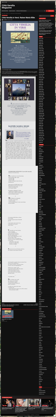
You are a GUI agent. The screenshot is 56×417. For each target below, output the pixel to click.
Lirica (40, 277)
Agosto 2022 (41, 120)
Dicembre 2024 (41, 72)
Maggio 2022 (41, 125)
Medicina (40, 282)
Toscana (40, 364)
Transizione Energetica (43, 369)
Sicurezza (40, 340)
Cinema (40, 182)
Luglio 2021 (41, 142)
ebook (40, 221)
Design (40, 207)
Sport (40, 350)
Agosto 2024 (41, 79)
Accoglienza (41, 146)
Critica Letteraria (42, 199)
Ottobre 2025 (41, 55)
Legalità (40, 272)
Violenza (40, 381)
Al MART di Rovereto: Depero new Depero (30, 304)
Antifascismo (41, 156)
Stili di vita (40, 352)
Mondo (40, 286)
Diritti (40, 209)
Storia (40, 354)
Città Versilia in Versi (4, 15)
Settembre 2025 (41, 57)
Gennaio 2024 (41, 91)
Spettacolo (41, 347)
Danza (40, 204)
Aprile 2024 (41, 86)
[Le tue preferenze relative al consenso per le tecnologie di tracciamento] (54, 415)
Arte (39, 163)
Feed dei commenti (42, 392)
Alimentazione (41, 151)
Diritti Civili (41, 211)
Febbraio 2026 (41, 48)
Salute (40, 325)
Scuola (40, 335)
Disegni (40, 216)
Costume (40, 197)
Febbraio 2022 (41, 130)
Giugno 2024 (41, 82)
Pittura (40, 303)
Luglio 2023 (41, 101)
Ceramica (40, 178)
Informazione (41, 258)
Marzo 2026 (41, 47)
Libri (39, 275)
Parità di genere (41, 299)
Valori (40, 376)
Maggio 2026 (41, 43)
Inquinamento (41, 262)
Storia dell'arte (41, 355)
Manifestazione (41, 279)
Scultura (40, 333)
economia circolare (42, 228)
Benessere (41, 170)
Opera (40, 296)
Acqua (40, 148)
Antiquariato (41, 158)
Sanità (40, 328)
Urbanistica (41, 374)
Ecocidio (40, 223)
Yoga (40, 384)
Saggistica (40, 323)
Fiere (40, 243)
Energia (40, 233)
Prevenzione (41, 313)
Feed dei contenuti (42, 390)
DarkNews (32, 414)
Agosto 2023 (41, 99)
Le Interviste (41, 270)
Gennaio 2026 (41, 50)
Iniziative (40, 260)
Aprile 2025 (41, 65)
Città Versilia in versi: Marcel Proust (7, 314)
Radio (40, 320)
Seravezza (41, 337)
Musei (40, 289)
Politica (40, 308)
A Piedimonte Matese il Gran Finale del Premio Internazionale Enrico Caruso (48, 403)
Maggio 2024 (41, 84)
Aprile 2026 (41, 45)
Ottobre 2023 (41, 96)
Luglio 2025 (41, 60)
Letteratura (41, 274)
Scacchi (40, 330)
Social (40, 342)
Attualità (40, 168)
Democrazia (41, 206)
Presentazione (41, 311)
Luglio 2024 (41, 81)
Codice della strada (42, 190)
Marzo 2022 (41, 128)
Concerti (40, 192)
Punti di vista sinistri (42, 316)
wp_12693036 (5, 19)
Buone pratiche (41, 173)
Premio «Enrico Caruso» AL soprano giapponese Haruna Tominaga (8, 403)
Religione (40, 321)
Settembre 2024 (41, 77)
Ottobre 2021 (41, 137)
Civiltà (40, 185)
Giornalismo (41, 255)
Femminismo (41, 241)
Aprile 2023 (41, 106)
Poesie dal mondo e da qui (43, 306)
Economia (40, 226)
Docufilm (40, 219)
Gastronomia (41, 253)
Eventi (40, 240)
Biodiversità (41, 172)
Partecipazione (41, 301)
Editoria (40, 231)
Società (40, 345)
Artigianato (41, 165)
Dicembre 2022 (41, 113)
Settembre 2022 (41, 118)
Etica (40, 236)
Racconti (40, 318)
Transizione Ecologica (42, 367)
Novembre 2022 (41, 115)
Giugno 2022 (41, 123)
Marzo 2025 (41, 67)
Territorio (40, 362)
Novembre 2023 (41, 94)
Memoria (40, 284)
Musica (40, 291)
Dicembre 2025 (41, 52)
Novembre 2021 (41, 135)
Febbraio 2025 (41, 69)
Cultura (40, 202)
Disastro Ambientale (42, 214)
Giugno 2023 (41, 103)
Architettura (41, 161)
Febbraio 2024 (41, 89)
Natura (40, 294)
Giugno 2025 (41, 62)
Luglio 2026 (41, 40)
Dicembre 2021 (41, 133)
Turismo (40, 371)
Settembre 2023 (41, 98)
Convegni (40, 195)
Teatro (40, 357)
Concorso (40, 194)
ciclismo (40, 180)
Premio (40, 309)
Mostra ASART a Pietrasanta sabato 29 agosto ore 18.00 (34, 403)
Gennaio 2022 (41, 132)
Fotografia (40, 250)
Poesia (40, 304)
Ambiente (40, 153)
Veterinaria (41, 379)
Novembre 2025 (41, 53)
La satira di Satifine (42, 267)
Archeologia (41, 160)
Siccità (40, 338)
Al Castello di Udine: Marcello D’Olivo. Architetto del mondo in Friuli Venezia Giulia (10, 304)
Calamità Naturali (42, 175)
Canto (40, 177)
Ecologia (40, 224)
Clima (40, 187)
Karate (40, 265)
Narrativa (40, 292)
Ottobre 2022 (41, 116)
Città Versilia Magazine (8, 6)
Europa (40, 238)
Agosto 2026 (41, 38)
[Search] (44, 11)
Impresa (40, 257)
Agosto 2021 (41, 140)
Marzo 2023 (41, 108)
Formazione (41, 248)
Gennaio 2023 (41, 111)
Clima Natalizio (41, 189)
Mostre (40, 287)
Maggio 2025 (41, 64)
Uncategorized (41, 372)
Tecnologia (41, 359)
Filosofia (40, 245)
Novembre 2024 (41, 74)
